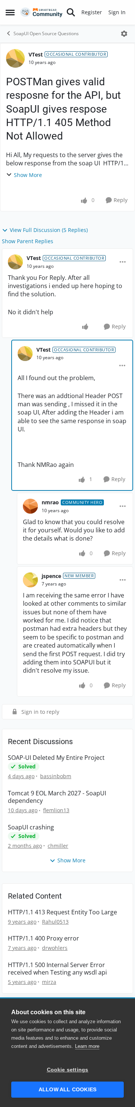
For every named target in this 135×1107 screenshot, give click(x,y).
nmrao (50, 502)
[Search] (70, 12)
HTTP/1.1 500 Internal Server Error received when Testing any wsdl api (57, 969)
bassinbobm (55, 776)
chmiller (58, 845)
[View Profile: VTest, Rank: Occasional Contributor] (15, 58)
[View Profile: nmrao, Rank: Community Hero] (30, 506)
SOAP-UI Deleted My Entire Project (56, 758)
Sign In (117, 12)
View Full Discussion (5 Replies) (49, 229)
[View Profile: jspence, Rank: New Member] (30, 579)
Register (91, 12)
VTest (35, 54)
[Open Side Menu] (10, 12)
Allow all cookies (67, 1089)
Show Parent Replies (27, 241)
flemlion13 (56, 810)
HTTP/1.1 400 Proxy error (43, 938)
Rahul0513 (55, 921)
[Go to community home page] (41, 12)
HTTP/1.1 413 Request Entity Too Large (62, 912)
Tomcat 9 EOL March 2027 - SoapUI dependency (57, 797)
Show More (28, 174)
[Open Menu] (124, 33)
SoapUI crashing (31, 827)
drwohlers (55, 947)
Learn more (87, 1046)
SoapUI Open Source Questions (46, 33)
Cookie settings (67, 1070)
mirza (49, 981)
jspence (51, 576)
